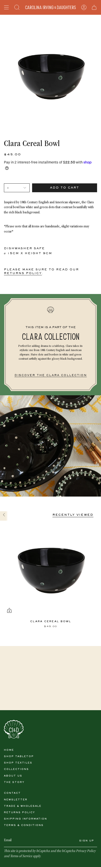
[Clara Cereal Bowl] (50, 568)
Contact (12, 793)
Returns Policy (19, 812)
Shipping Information (25, 819)
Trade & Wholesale (22, 806)
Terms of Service (21, 856)
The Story (14, 782)
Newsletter (15, 800)
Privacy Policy (86, 851)
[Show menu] (6, 7)
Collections (16, 769)
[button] (17, 7)
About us (13, 776)
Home (9, 750)
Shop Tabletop (19, 756)
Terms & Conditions (24, 825)
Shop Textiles (18, 763)
